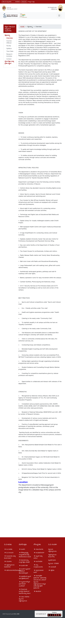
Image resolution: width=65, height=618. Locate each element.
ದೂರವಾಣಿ (53, 567)
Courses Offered (9, 42)
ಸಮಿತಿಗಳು (9, 561)
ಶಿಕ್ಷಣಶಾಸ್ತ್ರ (7, 35)
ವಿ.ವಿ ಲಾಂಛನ (9, 553)
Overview (9, 38)
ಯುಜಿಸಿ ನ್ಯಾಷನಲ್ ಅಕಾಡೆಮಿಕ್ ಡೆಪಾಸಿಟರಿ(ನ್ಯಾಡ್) (24, 571)
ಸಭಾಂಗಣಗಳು (39, 549)
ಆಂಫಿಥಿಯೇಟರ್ (40, 553)
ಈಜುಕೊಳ (38, 591)
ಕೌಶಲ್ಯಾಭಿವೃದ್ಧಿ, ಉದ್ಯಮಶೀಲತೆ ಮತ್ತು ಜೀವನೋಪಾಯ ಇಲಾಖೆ (25, 555)
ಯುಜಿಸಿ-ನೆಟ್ (24, 565)
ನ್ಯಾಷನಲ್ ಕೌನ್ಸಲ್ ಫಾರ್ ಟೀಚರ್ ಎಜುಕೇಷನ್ (24, 584)
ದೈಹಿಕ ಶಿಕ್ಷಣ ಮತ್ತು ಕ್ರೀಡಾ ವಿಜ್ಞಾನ (9, 62)
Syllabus (9, 48)
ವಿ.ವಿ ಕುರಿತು (9, 549)
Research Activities (9, 55)
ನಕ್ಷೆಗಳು (52, 570)
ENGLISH (24, 1)
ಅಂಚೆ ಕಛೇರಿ (39, 561)
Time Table (9, 51)
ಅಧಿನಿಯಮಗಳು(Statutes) (13, 570)
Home (22, 26)
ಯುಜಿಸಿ (23, 549)
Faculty (8, 46)
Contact (8, 59)
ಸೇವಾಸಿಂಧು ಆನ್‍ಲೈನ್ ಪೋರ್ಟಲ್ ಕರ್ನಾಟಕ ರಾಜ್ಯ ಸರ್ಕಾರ (24, 591)
